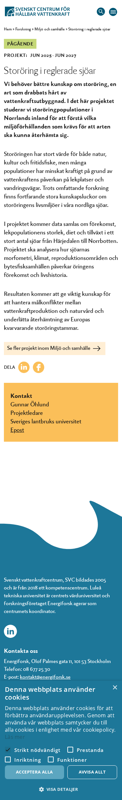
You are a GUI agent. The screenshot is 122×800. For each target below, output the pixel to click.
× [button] (114, 687)
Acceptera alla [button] (34, 772)
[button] (61, 789)
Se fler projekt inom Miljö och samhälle (49, 347)
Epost (17, 429)
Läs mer (15, 736)
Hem (8, 28)
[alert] (61, 740)
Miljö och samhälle (49, 28)
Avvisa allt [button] (92, 772)
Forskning (23, 28)
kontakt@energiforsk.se (45, 676)
